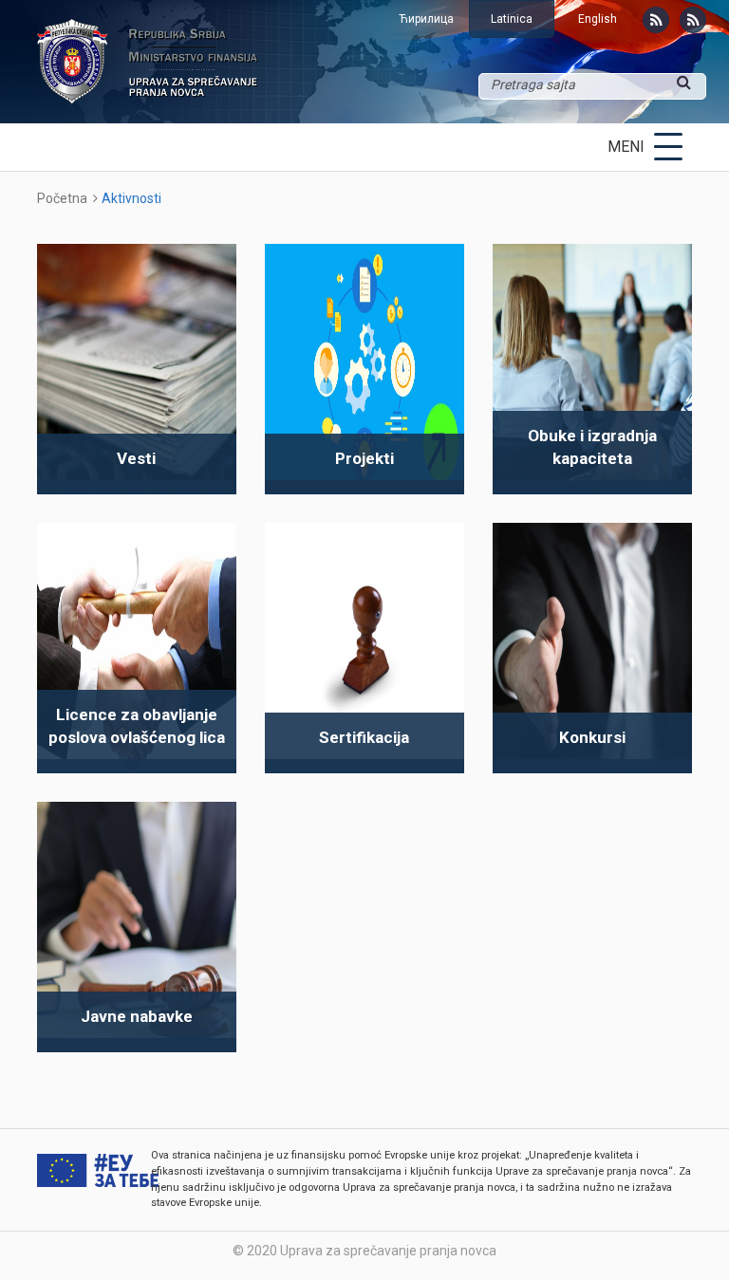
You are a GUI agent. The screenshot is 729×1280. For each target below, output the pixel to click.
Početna (62, 198)
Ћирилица (426, 19)
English (597, 19)
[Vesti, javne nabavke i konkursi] (656, 20)
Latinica (512, 19)
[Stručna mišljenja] (693, 20)
